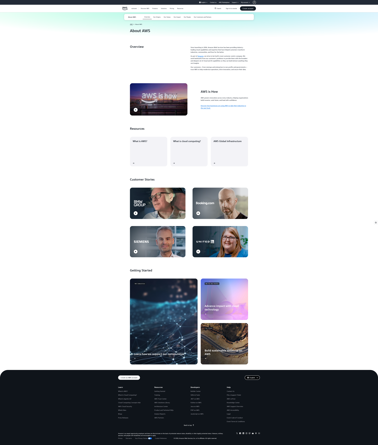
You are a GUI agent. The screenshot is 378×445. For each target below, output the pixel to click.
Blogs (120, 414)
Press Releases (123, 418)
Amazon (200, 56)
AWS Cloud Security (125, 406)
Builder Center (196, 391)
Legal (229, 414)
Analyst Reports (159, 414)
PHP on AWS (195, 410)
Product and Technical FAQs (163, 410)
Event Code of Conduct (235, 418)
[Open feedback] (376, 222)
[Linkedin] (243, 433)
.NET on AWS (195, 399)
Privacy (120, 438)
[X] (237, 433)
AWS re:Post (231, 399)
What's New (122, 410)
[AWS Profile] (254, 2)
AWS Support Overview (235, 406)
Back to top (188, 425)
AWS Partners (159, 418)
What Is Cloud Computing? (127, 395)
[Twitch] (249, 433)
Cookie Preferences (161, 438)
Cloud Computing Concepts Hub (129, 403)
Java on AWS (195, 406)
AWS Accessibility (233, 410)
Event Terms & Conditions (236, 421)
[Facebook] (240, 433)
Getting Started (159, 391)
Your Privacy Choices (141, 438)
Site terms (129, 438)
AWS (131, 24)
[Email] (259, 433)
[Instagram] (246, 433)
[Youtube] (253, 433)
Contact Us (230, 391)
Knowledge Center (233, 403)
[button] (145, 8)
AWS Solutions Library (162, 403)
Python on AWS (196, 403)
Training (157, 395)
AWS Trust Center (160, 399)
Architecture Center (161, 406)
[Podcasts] (256, 433)
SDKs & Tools (195, 395)
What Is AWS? (123, 391)
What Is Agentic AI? (124, 399)
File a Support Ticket (234, 395)
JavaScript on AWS (197, 414)
